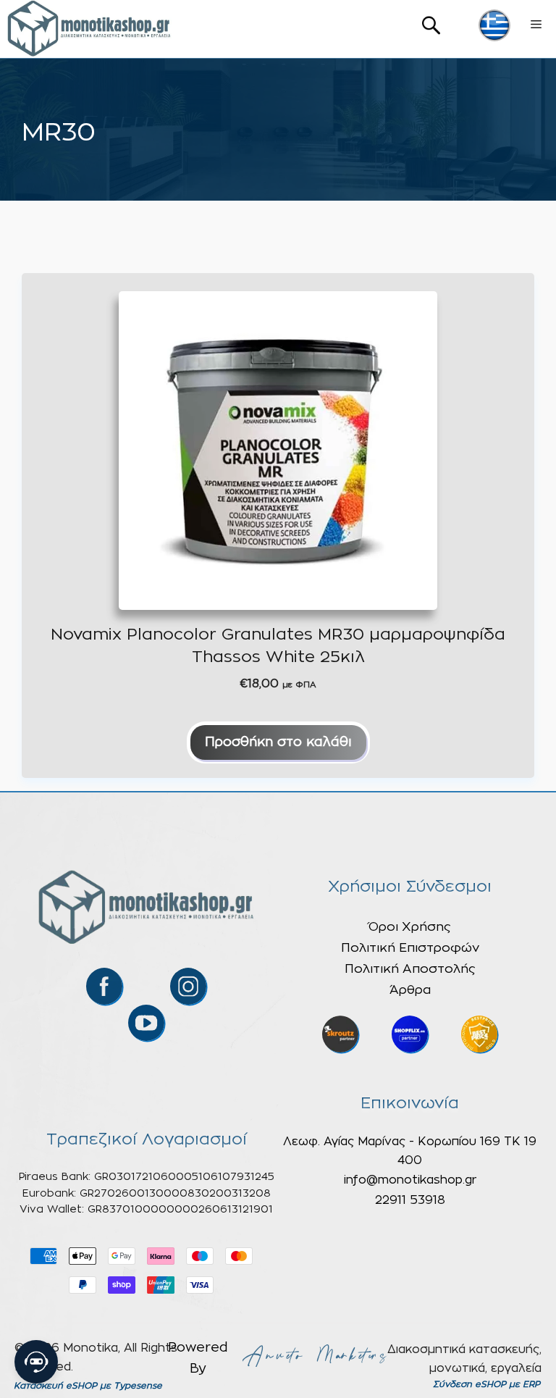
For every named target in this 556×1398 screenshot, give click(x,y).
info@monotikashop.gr (410, 1180)
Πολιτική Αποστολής (410, 969)
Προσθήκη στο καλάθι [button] (278, 742)
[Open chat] (36, 1362)
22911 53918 (410, 1200)
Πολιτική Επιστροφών (410, 948)
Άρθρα (410, 990)
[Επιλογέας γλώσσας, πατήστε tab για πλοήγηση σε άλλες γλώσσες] (494, 25)
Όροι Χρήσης (409, 927)
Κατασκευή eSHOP (55, 1385)
